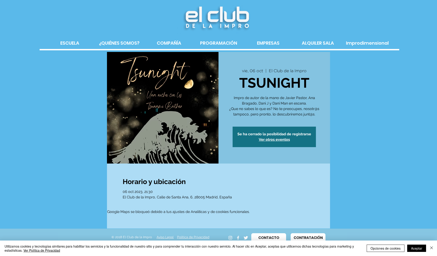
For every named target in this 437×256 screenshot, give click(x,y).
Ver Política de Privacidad (41, 250)
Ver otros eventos (274, 139)
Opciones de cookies (386, 248)
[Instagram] (230, 237)
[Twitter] (245, 237)
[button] (268, 237)
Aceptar (416, 248)
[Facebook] (238, 237)
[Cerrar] (431, 248)
